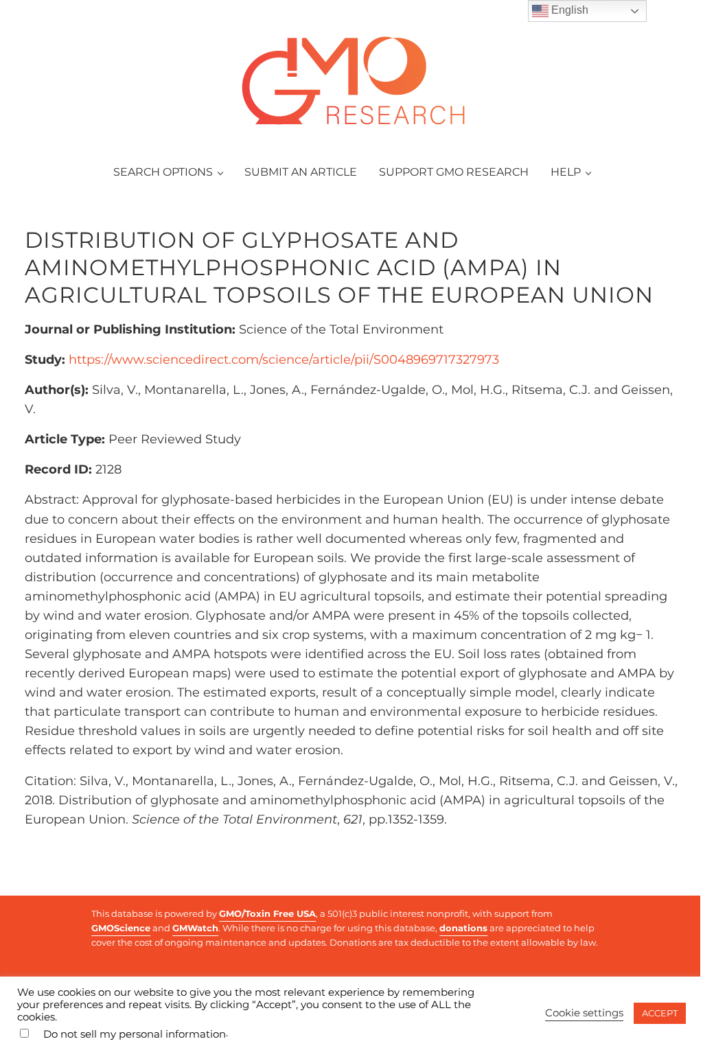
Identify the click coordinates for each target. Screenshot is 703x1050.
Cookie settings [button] (584, 1013)
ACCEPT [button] (660, 1012)
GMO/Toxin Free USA (267, 913)
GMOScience (120, 927)
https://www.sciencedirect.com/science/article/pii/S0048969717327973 (284, 359)
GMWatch (195, 927)
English (568, 10)
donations (463, 927)
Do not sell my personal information (134, 1034)
